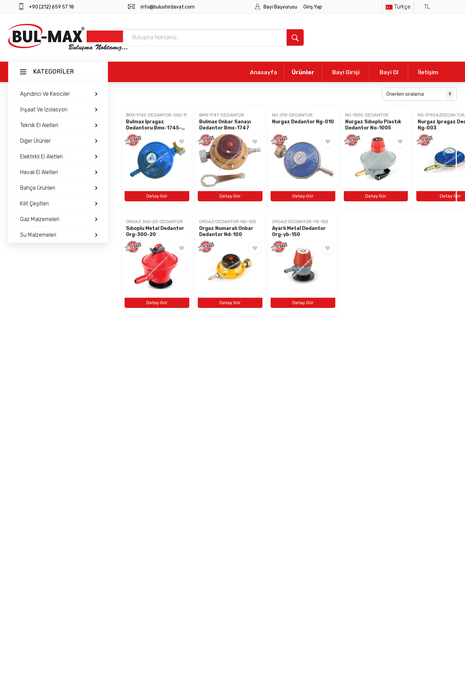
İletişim (428, 72)
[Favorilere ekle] (182, 142)
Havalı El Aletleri (39, 172)
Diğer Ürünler (35, 141)
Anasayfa (263, 72)
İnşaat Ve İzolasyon (43, 109)
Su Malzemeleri (38, 235)
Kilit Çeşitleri (34, 203)
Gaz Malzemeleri (39, 219)
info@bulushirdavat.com (168, 7)
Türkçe (402, 6)
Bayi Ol (389, 72)
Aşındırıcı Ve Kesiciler (45, 94)
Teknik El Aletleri (39, 125)
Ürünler (303, 72)
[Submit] (295, 37)
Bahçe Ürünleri (37, 188)
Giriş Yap (312, 7)
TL (427, 6)
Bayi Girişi (345, 72)
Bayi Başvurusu (280, 7)
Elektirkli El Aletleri (41, 156)
